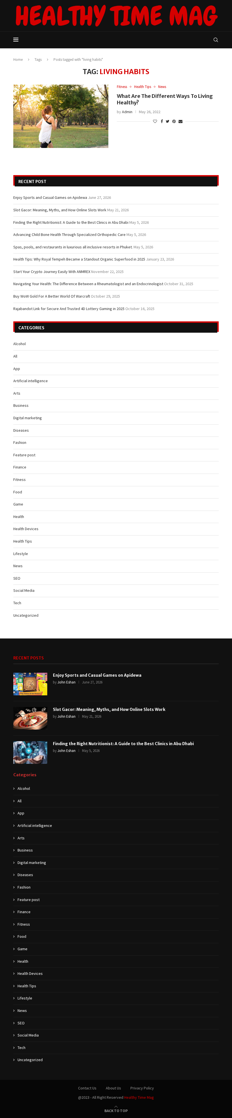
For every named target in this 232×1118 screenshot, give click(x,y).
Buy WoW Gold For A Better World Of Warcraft (51, 296)
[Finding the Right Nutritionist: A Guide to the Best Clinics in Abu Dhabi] (30, 752)
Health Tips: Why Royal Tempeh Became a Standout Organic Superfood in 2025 (79, 259)
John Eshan (66, 682)
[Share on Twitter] (167, 121)
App (16, 368)
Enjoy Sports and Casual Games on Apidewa (50, 197)
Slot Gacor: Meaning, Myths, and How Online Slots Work (59, 209)
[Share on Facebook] (162, 121)
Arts (16, 393)
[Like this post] (155, 121)
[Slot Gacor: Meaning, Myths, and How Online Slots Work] (30, 718)
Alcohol (19, 343)
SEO (16, 578)
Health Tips (142, 87)
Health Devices (25, 528)
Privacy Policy (142, 1088)
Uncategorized (25, 615)
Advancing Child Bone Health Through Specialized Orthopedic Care (69, 234)
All (15, 356)
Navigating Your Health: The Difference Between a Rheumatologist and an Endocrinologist (88, 283)
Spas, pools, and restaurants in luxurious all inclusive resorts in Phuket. (73, 247)
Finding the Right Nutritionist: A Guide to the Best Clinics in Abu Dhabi (70, 222)
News (162, 87)
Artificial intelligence (30, 380)
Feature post (24, 454)
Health (18, 516)
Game (18, 504)
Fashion (19, 442)
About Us (113, 1088)
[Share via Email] (180, 121)
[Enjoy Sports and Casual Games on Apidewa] (30, 684)
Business (21, 405)
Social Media (24, 590)
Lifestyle (20, 553)
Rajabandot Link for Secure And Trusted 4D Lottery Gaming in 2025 (68, 308)
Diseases (21, 430)
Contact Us (87, 1088)
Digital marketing (27, 417)
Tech (17, 602)
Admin (127, 111)
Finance (19, 467)
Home (18, 59)
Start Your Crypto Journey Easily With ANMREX (51, 271)
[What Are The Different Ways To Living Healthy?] (60, 116)
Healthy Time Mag (139, 1097)
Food (17, 491)
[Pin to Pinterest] (174, 121)
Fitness (122, 87)
